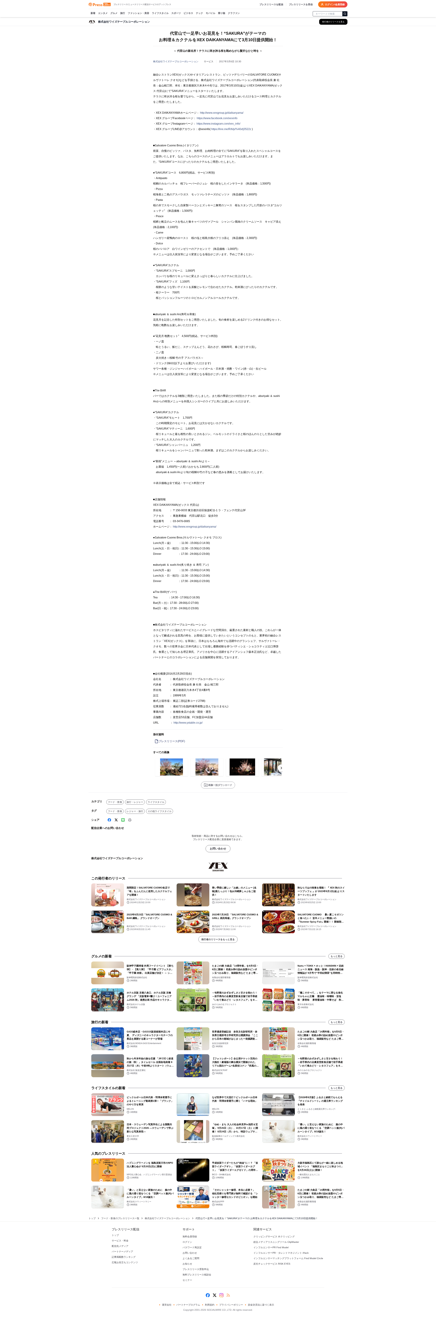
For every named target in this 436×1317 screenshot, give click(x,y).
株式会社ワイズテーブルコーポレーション (175, 61)
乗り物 (221, 13)
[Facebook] (109, 820)
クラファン (234, 13)
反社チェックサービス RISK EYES (271, 1263)
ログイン (187, 1242)
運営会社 (167, 1304)
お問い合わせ (218, 848)
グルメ (114, 13)
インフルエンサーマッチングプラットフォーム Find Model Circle (288, 1258)
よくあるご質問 (191, 1258)
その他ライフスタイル (160, 811)
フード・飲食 (115, 802)
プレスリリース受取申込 (196, 1269)
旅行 (122, 13)
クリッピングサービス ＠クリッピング (274, 1236)
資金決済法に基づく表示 (261, 1304)
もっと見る (336, 956)
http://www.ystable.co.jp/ (188, 722)
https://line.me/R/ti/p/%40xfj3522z (231, 129)
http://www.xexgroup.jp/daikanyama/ (221, 112)
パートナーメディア (122, 1251)
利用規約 (209, 1304)
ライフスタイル (160, 13)
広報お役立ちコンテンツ (125, 1262)
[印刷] (129, 820)
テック (199, 13)
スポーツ (176, 13)
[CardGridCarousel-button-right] (281, 768)
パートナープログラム (188, 1304)
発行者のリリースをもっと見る (218, 939)
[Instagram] (221, 1295)
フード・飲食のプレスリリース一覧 (120, 1218)
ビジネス (188, 13)
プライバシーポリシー (231, 1304)
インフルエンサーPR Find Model (271, 1247)
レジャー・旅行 (135, 811)
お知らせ (187, 1263)
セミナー (187, 1280)
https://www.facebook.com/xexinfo (217, 118)
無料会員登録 (190, 1236)
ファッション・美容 (138, 13)
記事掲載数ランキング (124, 1257)
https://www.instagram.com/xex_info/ (218, 123)
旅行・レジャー (135, 802)
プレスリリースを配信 (271, 4)
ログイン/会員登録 (335, 4)
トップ (92, 1218)
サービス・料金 (120, 1240)
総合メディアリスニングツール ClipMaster (276, 1242)
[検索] (344, 13)
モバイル (210, 13)
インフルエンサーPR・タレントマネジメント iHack (281, 1252)
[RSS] (228, 1295)
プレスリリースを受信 (301, 4)
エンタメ (103, 13)
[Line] (123, 820)
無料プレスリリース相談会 (197, 1274)
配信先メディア (120, 1246)
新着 (93, 13)
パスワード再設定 (192, 1247)
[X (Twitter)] (116, 820)
